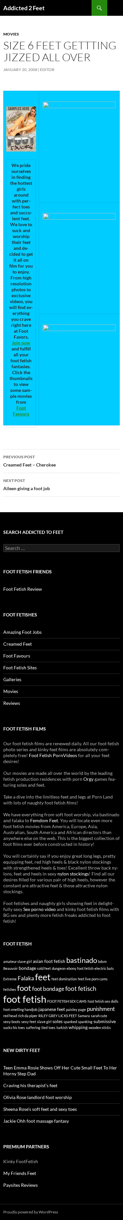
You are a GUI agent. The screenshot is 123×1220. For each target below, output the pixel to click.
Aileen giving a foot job (26, 484)
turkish (62, 1027)
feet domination (64, 979)
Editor (47, 69)
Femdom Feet (44, 820)
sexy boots (11, 1021)
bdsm (102, 961)
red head (10, 1016)
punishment (101, 1008)
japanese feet (51, 1009)
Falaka (26, 978)
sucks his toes (14, 1027)
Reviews (11, 703)
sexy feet (28, 1021)
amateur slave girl (17, 961)
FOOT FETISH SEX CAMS (67, 1001)
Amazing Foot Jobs (22, 632)
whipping (78, 1027)
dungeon (59, 968)
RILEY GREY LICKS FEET (57, 1016)
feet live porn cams (93, 979)
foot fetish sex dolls (103, 1001)
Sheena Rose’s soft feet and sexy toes (40, 1109)
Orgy (88, 779)
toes (52, 1027)
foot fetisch (80, 988)
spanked (70, 1021)
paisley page (76, 1009)
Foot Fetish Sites (20, 667)
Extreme (10, 979)
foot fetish (24, 999)
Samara (84, 1016)
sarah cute (99, 1016)
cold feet (44, 968)
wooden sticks (100, 1027)
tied (44, 1027)
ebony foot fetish (80, 968)
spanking (85, 1021)
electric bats (104, 968)
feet (43, 976)
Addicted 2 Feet (24, 8)
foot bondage (48, 988)
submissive (104, 1021)
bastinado (81, 960)
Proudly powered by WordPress (30, 1211)
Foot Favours (21, 411)
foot (24, 988)
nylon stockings (73, 873)
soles (57, 1021)
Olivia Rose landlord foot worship (37, 1097)
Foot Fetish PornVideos (53, 755)
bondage (27, 968)
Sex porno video (39, 909)
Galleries (12, 679)
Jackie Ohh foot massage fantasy (36, 1121)
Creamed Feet (17, 644)
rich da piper (27, 1016)
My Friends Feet (19, 1173)
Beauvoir (10, 968)
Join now (21, 343)
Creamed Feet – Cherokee (29, 460)
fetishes (9, 989)
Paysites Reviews (20, 1185)
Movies (11, 34)
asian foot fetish (49, 961)
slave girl (44, 1021)
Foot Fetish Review (22, 589)
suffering (33, 1027)
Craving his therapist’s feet (30, 1085)
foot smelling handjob (20, 1009)
